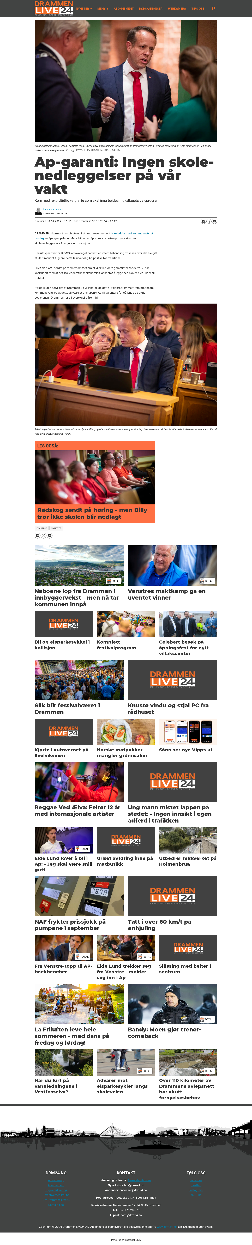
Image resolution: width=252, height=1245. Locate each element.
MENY (101, 8)
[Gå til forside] (53, 8)
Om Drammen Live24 (56, 1200)
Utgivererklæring (56, 1190)
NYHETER (82, 8)
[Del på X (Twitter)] (209, 221)
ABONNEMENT (124, 8)
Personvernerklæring (56, 1195)
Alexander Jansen (139, 1180)
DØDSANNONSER (151, 8)
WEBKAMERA (177, 8)
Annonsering (56, 1180)
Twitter (196, 1185)
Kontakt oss (56, 1205)
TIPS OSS (198, 8)
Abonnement (56, 1185)
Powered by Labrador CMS (126, 1239)
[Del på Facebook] (203, 221)
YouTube (195, 1195)
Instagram (196, 1190)
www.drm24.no (166, 1226)
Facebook (196, 1180)
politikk (42, 528)
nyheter (56, 528)
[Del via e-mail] (214, 221)
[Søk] (213, 9)
